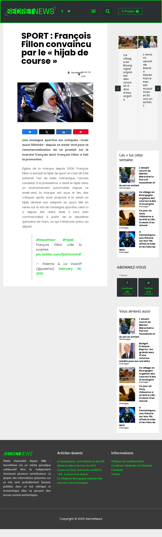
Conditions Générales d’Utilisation (131, 465)
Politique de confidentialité (127, 461)
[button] (93, 11)
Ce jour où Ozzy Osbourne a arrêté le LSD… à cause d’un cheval (79, 472)
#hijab (68, 240)
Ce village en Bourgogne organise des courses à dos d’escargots (127, 77)
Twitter (115, 474)
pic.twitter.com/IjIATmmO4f (58, 254)
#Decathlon (45, 240)
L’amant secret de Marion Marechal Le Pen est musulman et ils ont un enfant (148, 80)
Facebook (117, 470)
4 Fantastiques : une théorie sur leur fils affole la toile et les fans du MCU (81, 463)
